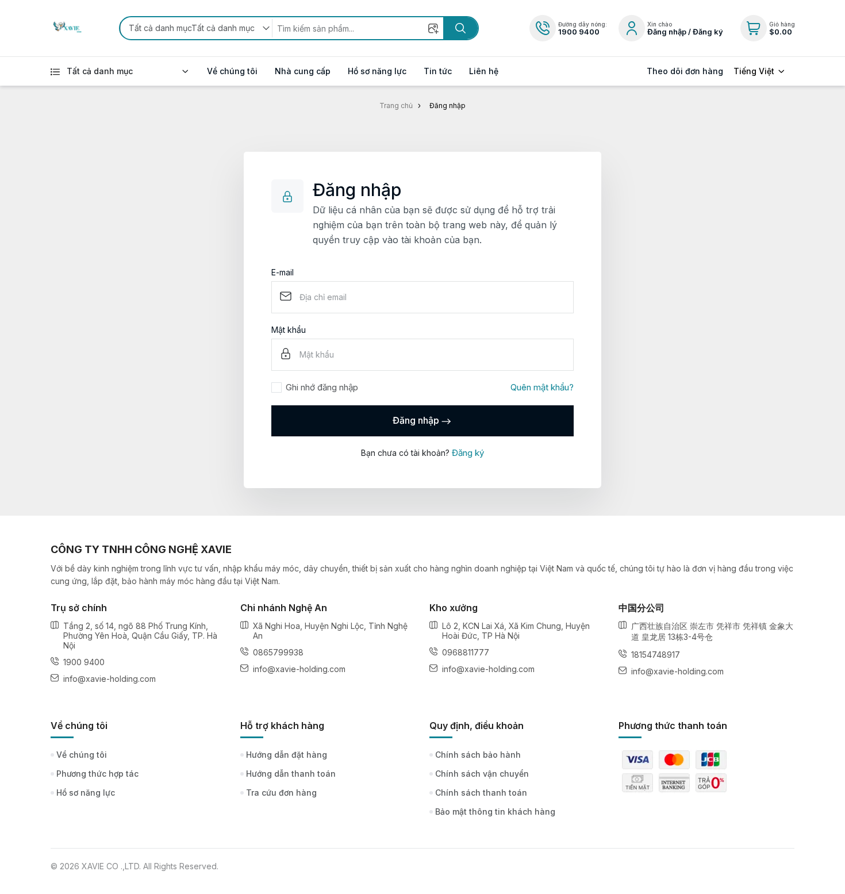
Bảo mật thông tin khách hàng (495, 811)
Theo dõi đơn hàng (685, 71)
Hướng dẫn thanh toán (291, 773)
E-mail (282, 272)
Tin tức (438, 71)
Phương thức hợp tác (97, 773)
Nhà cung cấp (303, 71)
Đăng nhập (416, 420)
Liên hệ (483, 71)
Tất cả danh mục (100, 71)
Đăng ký (468, 452)
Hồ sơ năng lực (377, 71)
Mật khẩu (288, 330)
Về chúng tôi (232, 71)
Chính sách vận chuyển (482, 773)
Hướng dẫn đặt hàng (286, 754)
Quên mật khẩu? (542, 387)
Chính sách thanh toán (481, 792)
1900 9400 (579, 31)
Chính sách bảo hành (478, 754)
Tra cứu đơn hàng (281, 792)
